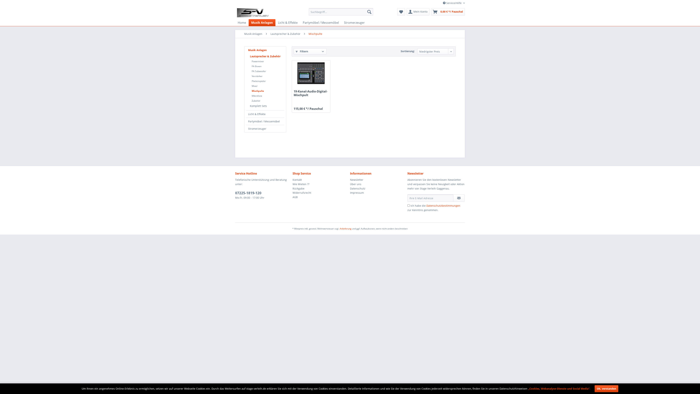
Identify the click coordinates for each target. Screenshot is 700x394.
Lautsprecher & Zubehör (265, 56)
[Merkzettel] (401, 12)
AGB (295, 197)
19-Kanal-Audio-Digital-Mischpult (310, 93)
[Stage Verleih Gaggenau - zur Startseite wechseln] (253, 12)
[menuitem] (341, 12)
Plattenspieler (259, 81)
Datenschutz (357, 188)
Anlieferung (345, 228)
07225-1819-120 (248, 193)
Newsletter (356, 179)
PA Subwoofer (259, 71)
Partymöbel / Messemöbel (264, 121)
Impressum (357, 192)
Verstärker (257, 76)
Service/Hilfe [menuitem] (454, 3)
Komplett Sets (258, 106)
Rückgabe (298, 188)
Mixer (255, 86)
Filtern (303, 51)
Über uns (355, 184)
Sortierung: (408, 51)
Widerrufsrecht (302, 192)
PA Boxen (256, 66)
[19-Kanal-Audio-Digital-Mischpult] (311, 73)
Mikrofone (257, 95)
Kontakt (297, 179)
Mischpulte (258, 90)
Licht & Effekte (257, 114)
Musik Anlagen (257, 50)
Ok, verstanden (606, 388)
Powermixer (258, 61)
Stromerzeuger (257, 128)
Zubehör (256, 100)
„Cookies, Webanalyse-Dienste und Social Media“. (559, 388)
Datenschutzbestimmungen (443, 205)
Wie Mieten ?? (301, 184)
